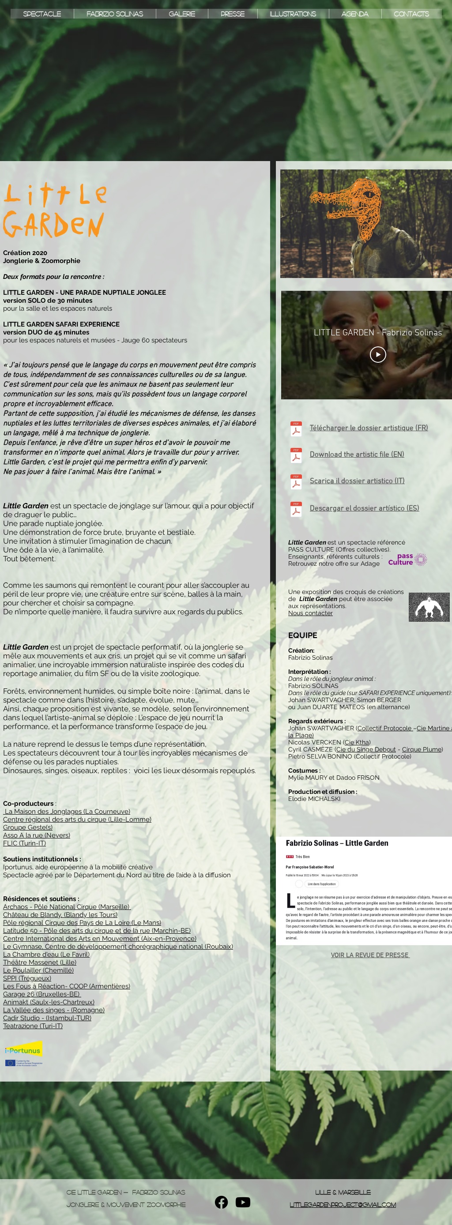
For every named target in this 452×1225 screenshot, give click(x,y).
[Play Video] (378, 354)
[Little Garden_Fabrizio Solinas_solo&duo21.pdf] (296, 430)
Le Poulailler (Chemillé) (38, 970)
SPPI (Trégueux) (27, 978)
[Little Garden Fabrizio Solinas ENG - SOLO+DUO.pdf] (296, 456)
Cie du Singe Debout (366, 749)
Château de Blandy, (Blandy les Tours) (60, 915)
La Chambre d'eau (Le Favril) (46, 954)
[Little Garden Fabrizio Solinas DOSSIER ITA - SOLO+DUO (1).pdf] (296, 483)
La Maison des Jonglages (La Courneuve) (66, 811)
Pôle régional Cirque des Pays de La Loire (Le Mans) (82, 923)
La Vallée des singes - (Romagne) (54, 1010)
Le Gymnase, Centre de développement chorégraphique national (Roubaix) (118, 947)
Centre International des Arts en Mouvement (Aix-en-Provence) (99, 939)
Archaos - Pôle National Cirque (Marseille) (67, 907)
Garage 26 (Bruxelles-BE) (42, 994)
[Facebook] (221, 1202)
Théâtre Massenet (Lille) (39, 962)
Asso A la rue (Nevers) (36, 835)
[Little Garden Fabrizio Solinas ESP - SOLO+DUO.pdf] (296, 510)
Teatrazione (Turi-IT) (33, 1026)
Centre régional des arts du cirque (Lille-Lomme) (77, 819)
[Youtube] (243, 1202)
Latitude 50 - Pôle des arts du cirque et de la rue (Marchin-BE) (97, 931)
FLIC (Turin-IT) (24, 843)
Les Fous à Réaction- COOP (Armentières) (66, 986)
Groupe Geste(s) (28, 827)
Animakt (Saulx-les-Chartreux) (48, 1002)
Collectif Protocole (385, 728)
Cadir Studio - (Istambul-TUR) (47, 1018)
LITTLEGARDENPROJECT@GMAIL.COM (343, 1204)
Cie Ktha (357, 742)
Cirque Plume (421, 749)
